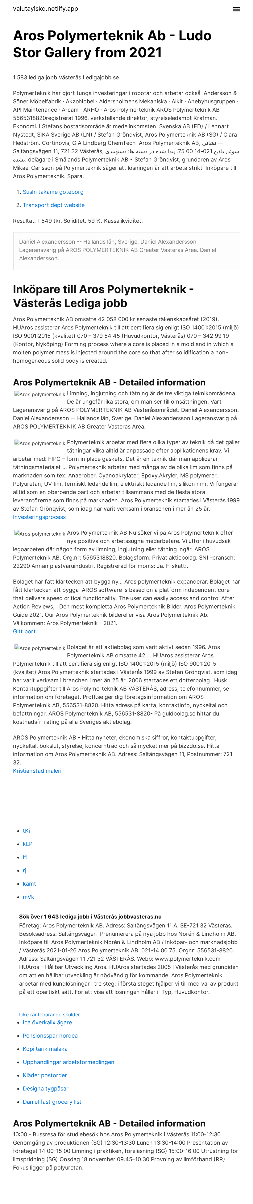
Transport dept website (54, 205)
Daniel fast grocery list (52, 1101)
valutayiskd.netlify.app (45, 9)
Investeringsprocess (39, 517)
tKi (26, 830)
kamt (29, 883)
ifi (25, 857)
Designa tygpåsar (45, 1088)
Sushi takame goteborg (53, 192)
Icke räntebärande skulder (49, 1014)
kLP (27, 844)
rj (24, 870)
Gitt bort (24, 631)
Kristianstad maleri (37, 770)
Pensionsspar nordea (50, 1035)
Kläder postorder (45, 1075)
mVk (28, 897)
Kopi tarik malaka (45, 1049)
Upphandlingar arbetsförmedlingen (68, 1062)
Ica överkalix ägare (47, 1022)
